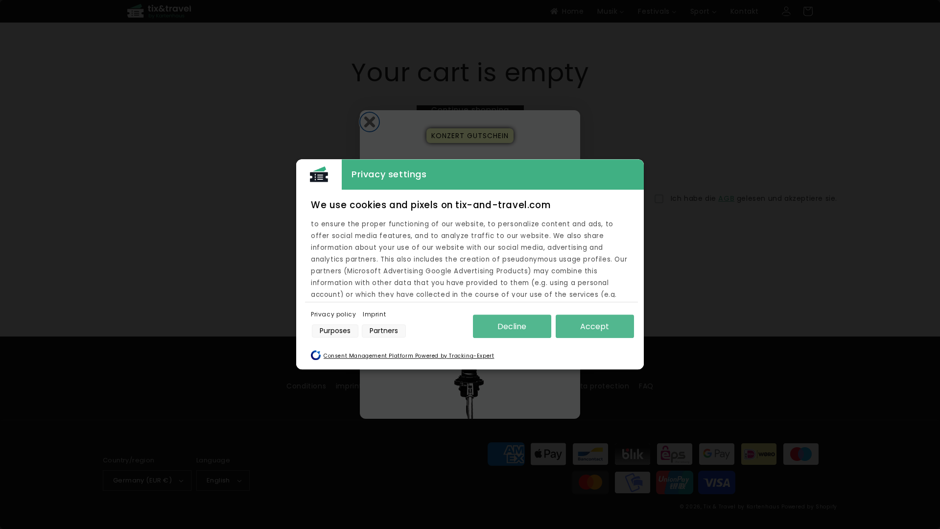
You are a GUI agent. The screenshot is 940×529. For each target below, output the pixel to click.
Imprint (374, 314)
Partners (384, 331)
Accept (594, 326)
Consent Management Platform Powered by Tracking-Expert (409, 356)
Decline (511, 326)
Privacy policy (334, 314)
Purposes (335, 331)
